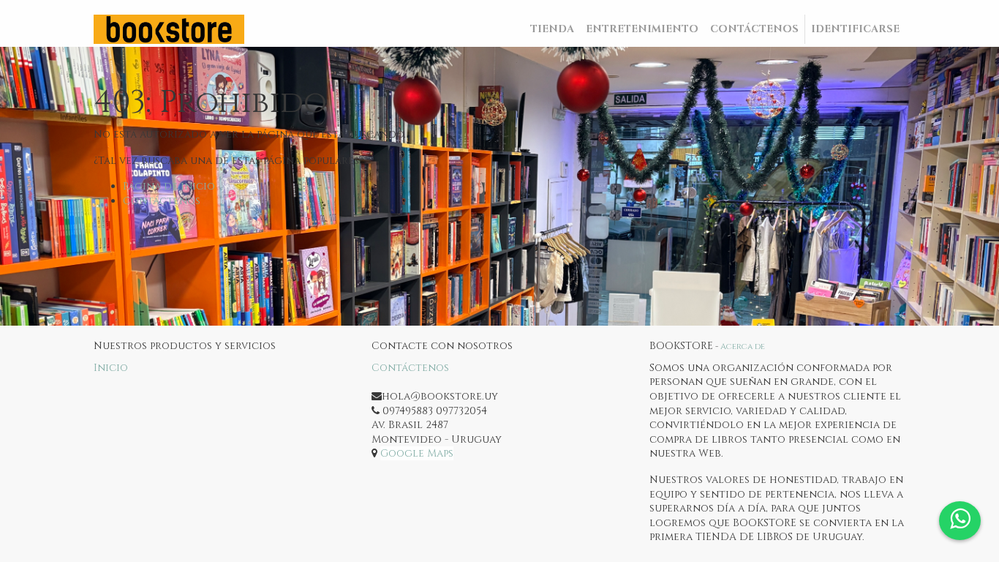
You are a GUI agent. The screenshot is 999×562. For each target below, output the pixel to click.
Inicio (111, 368)
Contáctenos (161, 201)
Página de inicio (169, 186)
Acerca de (742, 346)
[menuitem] (552, 29)
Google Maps (416, 453)
